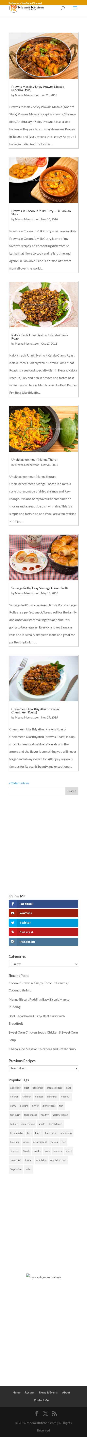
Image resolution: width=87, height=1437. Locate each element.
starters (58, 1151)
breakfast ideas (54, 1087)
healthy (45, 1114)
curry (13, 1105)
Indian (13, 1123)
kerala (42, 1123)
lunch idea (50, 1133)
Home (16, 1392)
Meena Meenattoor (27, 95)
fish (61, 1105)
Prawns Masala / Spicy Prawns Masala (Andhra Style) (37, 88)
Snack (26, 1151)
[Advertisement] (43, 844)
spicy (47, 1151)
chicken (14, 1096)
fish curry (15, 1114)
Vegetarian (16, 1169)
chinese (39, 1096)
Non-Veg (14, 1141)
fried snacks (30, 1114)
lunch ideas (66, 1133)
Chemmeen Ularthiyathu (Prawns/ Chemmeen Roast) (35, 710)
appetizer (15, 1087)
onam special (40, 1141)
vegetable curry (58, 1160)
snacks (36, 1151)
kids (29, 1133)
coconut (65, 1096)
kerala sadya (16, 1133)
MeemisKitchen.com (41, 1423)
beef (26, 1087)
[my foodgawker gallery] (43, 1277)
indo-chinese (28, 1123)
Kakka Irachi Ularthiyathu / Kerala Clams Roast (39, 336)
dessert (24, 1105)
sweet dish (15, 1160)
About (66, 1392)
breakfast (38, 1087)
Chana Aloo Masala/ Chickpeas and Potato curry (42, 1049)
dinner (35, 1105)
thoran (28, 1160)
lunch (38, 1133)
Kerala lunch (55, 1123)
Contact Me (41, 1400)
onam (26, 1141)
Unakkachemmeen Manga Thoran (34, 459)
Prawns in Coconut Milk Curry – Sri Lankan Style (41, 212)
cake (68, 1087)
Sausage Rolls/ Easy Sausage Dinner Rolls (39, 588)
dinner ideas (48, 1105)
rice (64, 1141)
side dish (14, 1151)
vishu (28, 1169)
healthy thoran (60, 1114)
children (26, 1096)
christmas (52, 1096)
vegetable (41, 1160)
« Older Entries (19, 783)
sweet (69, 1151)
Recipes (30, 1392)
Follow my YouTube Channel (25, 3)
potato (54, 1141)
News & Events (48, 1392)
